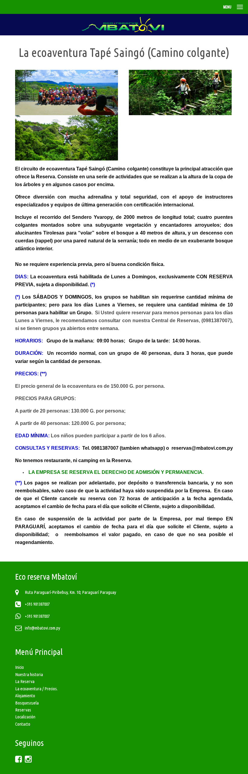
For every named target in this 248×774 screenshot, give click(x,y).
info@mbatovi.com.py (42, 627)
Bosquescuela (27, 702)
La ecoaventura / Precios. (36, 688)
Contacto (22, 724)
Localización (25, 716)
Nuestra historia (29, 674)
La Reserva (24, 681)
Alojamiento (25, 695)
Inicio (19, 667)
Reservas (23, 709)
